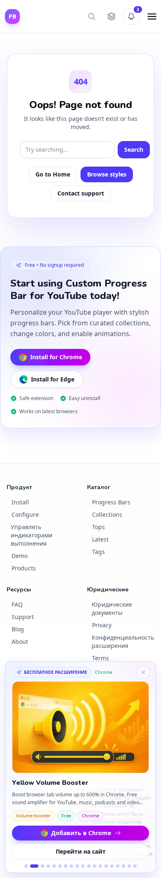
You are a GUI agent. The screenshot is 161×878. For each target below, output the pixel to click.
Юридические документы (112, 608)
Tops (98, 527)
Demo (20, 556)
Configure (25, 514)
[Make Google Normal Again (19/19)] (135, 866)
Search (133, 149)
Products (24, 568)
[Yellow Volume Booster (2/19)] (34, 866)
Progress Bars (111, 502)
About (20, 641)
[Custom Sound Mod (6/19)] (60, 866)
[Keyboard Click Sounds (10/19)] (83, 866)
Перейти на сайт (81, 851)
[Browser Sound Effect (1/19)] (26, 866)
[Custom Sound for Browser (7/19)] (65, 866)
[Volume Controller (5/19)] (54, 866)
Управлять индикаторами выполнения (31, 535)
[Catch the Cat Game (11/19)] (88, 866)
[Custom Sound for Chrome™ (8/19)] (71, 866)
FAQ (17, 604)
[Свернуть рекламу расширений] (143, 672)
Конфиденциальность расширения (123, 641)
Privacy (101, 625)
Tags (98, 552)
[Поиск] (91, 16)
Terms (100, 658)
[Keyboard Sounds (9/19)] (77, 866)
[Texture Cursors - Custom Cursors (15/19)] (112, 866)
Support (23, 617)
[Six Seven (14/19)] (106, 866)
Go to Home (53, 174)
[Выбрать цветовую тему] (111, 16)
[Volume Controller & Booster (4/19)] (48, 866)
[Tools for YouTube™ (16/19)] (117, 866)
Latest (100, 539)
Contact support (80, 193)
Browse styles (106, 174)
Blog (18, 629)
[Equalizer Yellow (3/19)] (42, 866)
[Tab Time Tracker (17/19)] (123, 866)
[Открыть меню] (152, 16)
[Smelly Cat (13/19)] (100, 866)
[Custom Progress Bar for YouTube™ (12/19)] (94, 866)
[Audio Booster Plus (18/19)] (129, 866)
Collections (107, 514)
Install (20, 502)
